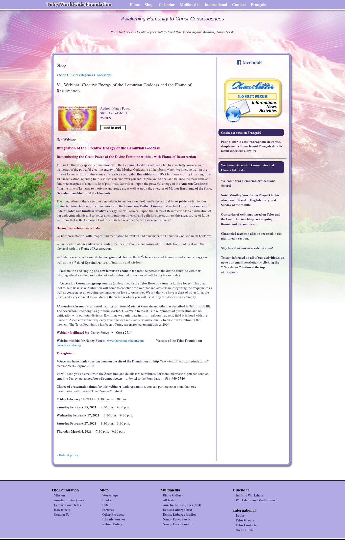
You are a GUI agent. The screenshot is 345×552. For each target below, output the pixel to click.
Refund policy (69, 455)
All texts (169, 499)
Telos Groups (245, 520)
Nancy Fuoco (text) (176, 519)
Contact (239, 4)
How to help (62, 509)
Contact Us (61, 514)
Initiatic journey (114, 519)
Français (258, 4)
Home (135, 4)
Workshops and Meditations (255, 499)
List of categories (81, 74)
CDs (105, 504)
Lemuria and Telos (67, 504)
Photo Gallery (173, 495)
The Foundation (65, 490)
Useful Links (244, 529)
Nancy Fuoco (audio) (177, 523)
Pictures (108, 509)
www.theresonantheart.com (125, 340)
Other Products (113, 514)
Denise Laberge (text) (178, 509)
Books (106, 499)
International (216, 4)
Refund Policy (112, 523)
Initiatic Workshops (250, 495)
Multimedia (190, 4)
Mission (59, 495)
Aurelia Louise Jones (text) (182, 504)
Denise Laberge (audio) (179, 514)
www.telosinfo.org (69, 345)
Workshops (103, 74)
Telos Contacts (246, 524)
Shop (149, 4)
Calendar (167, 4)
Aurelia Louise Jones (69, 499)
